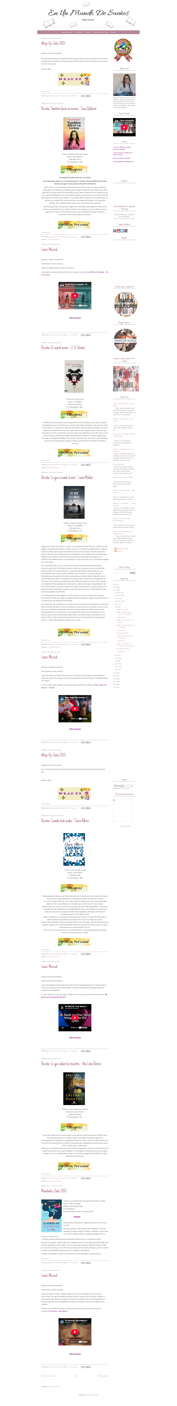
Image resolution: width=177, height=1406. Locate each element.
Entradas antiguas (103, 1376)
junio (116, 655)
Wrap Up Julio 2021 (53, 43)
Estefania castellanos (123, 549)
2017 (114, 681)
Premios (113, 32)
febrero (117, 666)
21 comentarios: (73, 236)
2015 (114, 687)
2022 (114, 587)
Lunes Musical (49, 249)
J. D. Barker (50, 467)
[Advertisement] (125, 559)
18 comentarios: (73, 1367)
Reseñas (87, 32)
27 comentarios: (73, 954)
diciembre (118, 592)
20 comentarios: (73, 742)
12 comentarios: (73, 335)
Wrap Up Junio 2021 (53, 755)
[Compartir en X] (86, 96)
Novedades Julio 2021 (53, 1191)
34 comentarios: (73, 1178)
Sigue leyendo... (46, 91)
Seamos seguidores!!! (119, 464)
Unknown (119, 551)
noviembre (118, 595)
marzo (116, 664)
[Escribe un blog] (84, 96)
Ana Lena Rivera (52, 1181)
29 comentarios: (73, 464)
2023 (114, 584)
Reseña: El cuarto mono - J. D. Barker (63, 348)
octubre (117, 598)
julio (116, 607)
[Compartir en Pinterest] (90, 96)
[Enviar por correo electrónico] (82, 96)
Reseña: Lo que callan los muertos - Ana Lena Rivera (71, 1064)
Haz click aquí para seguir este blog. (124, 218)
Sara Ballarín (56, 239)
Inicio (76, 1376)
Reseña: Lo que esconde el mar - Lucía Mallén (67, 477)
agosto (117, 604)
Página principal (67, 32)
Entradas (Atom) (54, 1386)
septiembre (118, 601)
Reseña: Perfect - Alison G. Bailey (123, 477)
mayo (116, 658)
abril (116, 661)
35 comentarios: (73, 808)
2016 (114, 684)
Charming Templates (92, 1395)
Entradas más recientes (48, 1376)
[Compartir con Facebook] (88, 96)
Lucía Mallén (51, 647)
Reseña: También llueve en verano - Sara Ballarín (68, 109)
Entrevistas (78, 32)
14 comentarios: (73, 1051)
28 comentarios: (73, 644)
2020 (114, 673)
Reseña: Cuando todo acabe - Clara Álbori (65, 821)
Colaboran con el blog (100, 32)
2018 (114, 679)
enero (116, 669)
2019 (114, 676)
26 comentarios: (73, 96)
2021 (114, 590)
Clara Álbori (50, 956)
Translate (127, 788)
